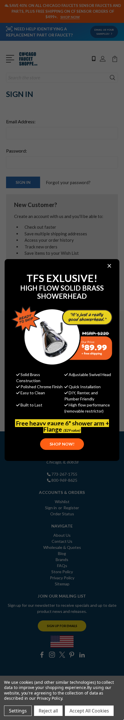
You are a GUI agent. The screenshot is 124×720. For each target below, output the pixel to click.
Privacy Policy (49, 698)
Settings (18, 711)
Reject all (48, 711)
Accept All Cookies (89, 711)
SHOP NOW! (62, 443)
